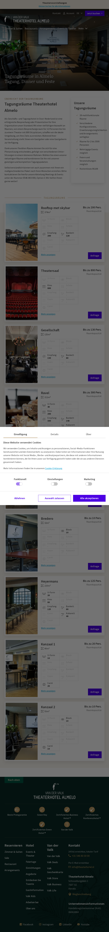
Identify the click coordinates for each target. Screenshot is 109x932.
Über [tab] (88, 434)
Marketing (89, 479)
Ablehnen (19, 498)
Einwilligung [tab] (20, 434)
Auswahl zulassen (54, 498)
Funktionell (20, 479)
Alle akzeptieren (89, 498)
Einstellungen (55, 479)
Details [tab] (54, 434)
